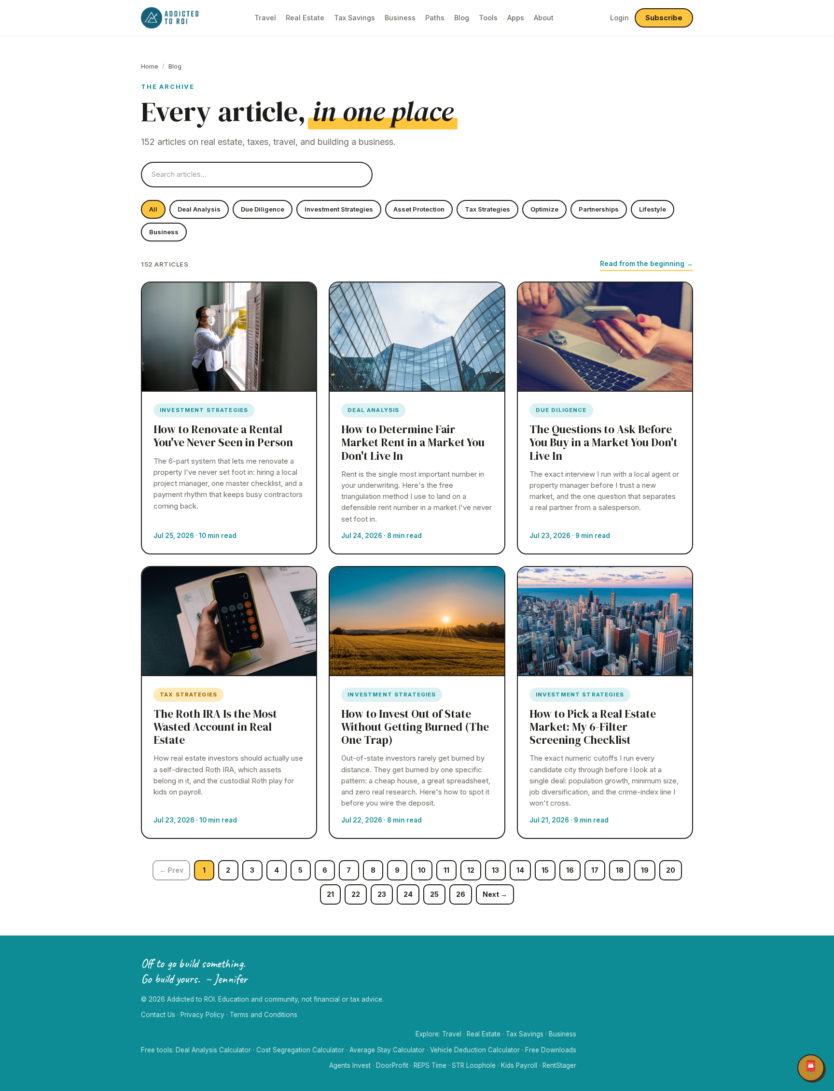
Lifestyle (652, 209)
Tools (488, 18)
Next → (495, 894)
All (153, 209)
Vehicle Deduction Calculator (475, 1050)
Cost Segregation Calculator (300, 1050)
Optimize (544, 209)
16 (570, 870)
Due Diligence (262, 209)
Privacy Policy (202, 1015)
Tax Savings (354, 18)
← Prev (171, 870)
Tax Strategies (487, 209)
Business (400, 18)
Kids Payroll (519, 1065)
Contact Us (158, 1015)
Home (149, 66)
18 (620, 870)
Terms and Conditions (263, 1015)
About (544, 18)
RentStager (559, 1065)
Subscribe (663, 18)
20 (670, 870)
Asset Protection (419, 209)
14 (520, 870)
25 (434, 894)
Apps (515, 18)
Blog (461, 18)
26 (460, 894)
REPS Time (430, 1065)
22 (355, 894)
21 (330, 894)
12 (470, 870)
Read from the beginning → (646, 263)
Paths (435, 18)
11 (446, 870)
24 (408, 894)
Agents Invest (350, 1065)
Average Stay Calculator (387, 1050)
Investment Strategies (339, 209)
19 (645, 870)
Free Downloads (550, 1050)
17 (594, 870)
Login (619, 18)
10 (422, 870)
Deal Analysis (199, 209)
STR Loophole (474, 1065)
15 (545, 870)
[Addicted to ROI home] (169, 17)
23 (381, 894)
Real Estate (305, 18)
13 (495, 870)
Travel (265, 18)
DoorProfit (392, 1065)
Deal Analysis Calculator (213, 1050)
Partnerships (599, 209)
